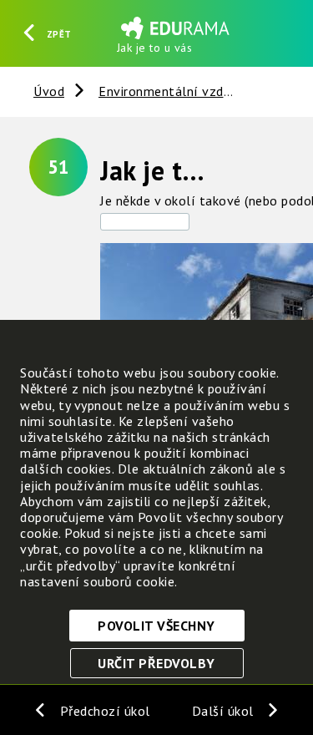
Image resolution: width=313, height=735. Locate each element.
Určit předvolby (156, 663)
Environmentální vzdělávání (183, 91)
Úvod (48, 91)
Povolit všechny (156, 625)
